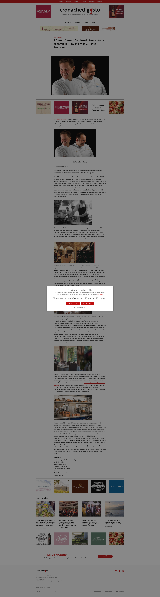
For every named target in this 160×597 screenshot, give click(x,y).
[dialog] (80, 298)
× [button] (111, 288)
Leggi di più (100, 294)
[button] (80, 308)
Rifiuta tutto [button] (87, 303)
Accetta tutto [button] (73, 303)
